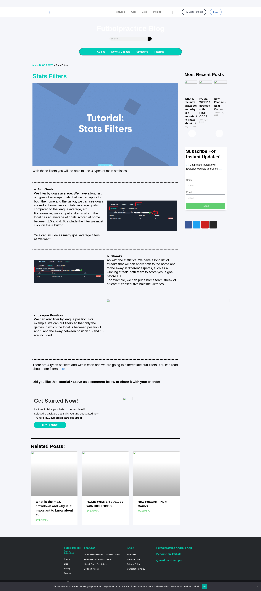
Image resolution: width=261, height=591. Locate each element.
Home (34, 65)
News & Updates (120, 51)
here (62, 369)
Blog (144, 12)
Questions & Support (170, 560)
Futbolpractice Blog (130, 28)
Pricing (157, 12)
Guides (101, 51)
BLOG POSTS (46, 65)
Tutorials (159, 51)
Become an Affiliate (168, 554)
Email (189, 192)
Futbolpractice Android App (174, 547)
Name (189, 180)
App (133, 12)
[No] (257, 586)
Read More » (41, 520)
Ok (204, 586)
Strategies (142, 51)
